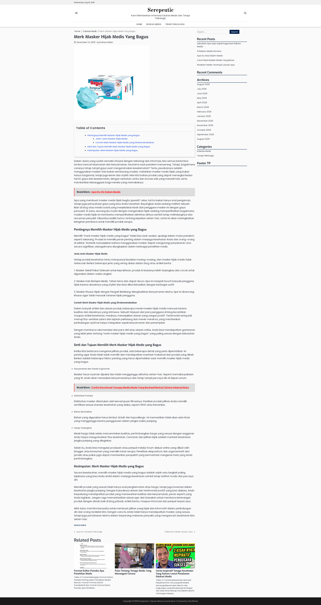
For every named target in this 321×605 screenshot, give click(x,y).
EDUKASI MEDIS (153, 24)
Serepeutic (160, 10)
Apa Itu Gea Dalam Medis (210, 55)
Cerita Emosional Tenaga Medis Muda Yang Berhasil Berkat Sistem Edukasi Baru (140, 387)
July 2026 (202, 88)
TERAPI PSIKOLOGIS (175, 24)
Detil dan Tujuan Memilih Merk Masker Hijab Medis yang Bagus (118, 146)
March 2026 (203, 107)
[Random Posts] (76, 13)
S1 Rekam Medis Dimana (209, 51)
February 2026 (204, 111)
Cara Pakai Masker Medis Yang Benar (215, 60)
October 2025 (204, 129)
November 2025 (205, 125)
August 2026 (203, 84)
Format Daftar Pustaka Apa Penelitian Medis (89, 572)
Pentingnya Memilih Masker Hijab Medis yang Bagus (113, 135)
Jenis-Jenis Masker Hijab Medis (112, 138)
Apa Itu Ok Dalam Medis (106, 192)
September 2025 (205, 134)
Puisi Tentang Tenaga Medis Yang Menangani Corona (133, 572)
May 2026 (202, 98)
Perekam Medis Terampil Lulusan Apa (216, 64)
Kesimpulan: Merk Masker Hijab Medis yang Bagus (112, 150)
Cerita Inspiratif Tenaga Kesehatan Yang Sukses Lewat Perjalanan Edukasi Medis (174, 573)
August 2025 (203, 139)
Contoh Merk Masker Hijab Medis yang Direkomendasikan (125, 142)
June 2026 (202, 93)
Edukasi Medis (80, 525)
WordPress (193, 601)
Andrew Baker (106, 42)
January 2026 (204, 116)
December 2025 (205, 120)
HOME (139, 24)
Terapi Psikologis (205, 155)
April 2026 (202, 102)
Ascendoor (170, 601)
